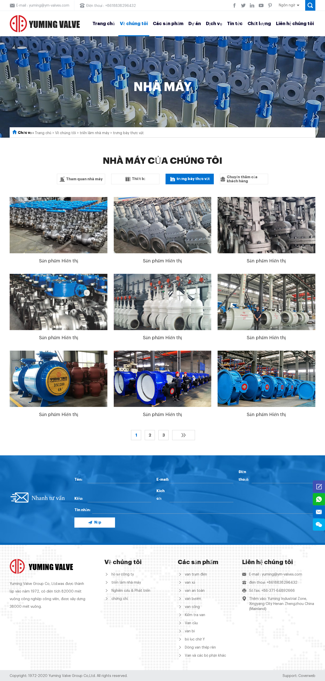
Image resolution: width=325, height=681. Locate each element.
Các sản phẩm (168, 23)
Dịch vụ (214, 23)
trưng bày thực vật (128, 133)
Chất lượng (259, 23)
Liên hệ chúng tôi (295, 23)
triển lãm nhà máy (94, 133)
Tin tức (234, 23)
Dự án (194, 23)
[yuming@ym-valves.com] (319, 512)
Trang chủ (103, 23)
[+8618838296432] (319, 499)
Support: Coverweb (299, 676)
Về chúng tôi (134, 23)
